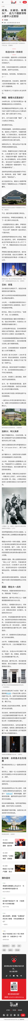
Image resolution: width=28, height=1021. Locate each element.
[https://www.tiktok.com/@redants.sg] (6, 975)
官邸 (13, 946)
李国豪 (6, 20)
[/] (13, 2)
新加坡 (17, 950)
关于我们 (8, 1010)
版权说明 (20, 1010)
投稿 (25, 2)
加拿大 (10, 950)
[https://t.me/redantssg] (20, 975)
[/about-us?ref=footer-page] (17, 975)
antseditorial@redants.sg (16, 997)
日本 (19, 946)
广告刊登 (14, 1010)
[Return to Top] (24, 1018)
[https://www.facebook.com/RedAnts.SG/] (10, 975)
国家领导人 (6, 946)
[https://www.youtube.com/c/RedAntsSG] (13, 975)
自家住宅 (9, 793)
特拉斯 (8, 693)
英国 (4, 950)
